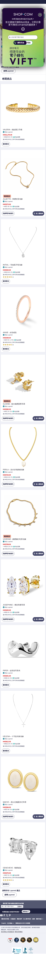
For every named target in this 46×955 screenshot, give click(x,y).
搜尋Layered (8, 71)
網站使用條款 (19, 932)
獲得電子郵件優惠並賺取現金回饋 (13, 903)
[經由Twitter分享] (7, 915)
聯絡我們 (19, 919)
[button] (40, 919)
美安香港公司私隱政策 (7, 932)
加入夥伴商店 (27, 919)
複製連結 (26, 911)
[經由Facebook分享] (4, 915)
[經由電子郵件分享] (1, 916)
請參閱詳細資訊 (7, 214)
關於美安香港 (5, 919)
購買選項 (5, 144)
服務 (33, 919)
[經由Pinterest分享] (10, 915)
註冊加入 (20, 906)
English (3, 923)
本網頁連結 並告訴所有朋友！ (11, 911)
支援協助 (13, 919)
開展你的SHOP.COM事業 (23, 923)
